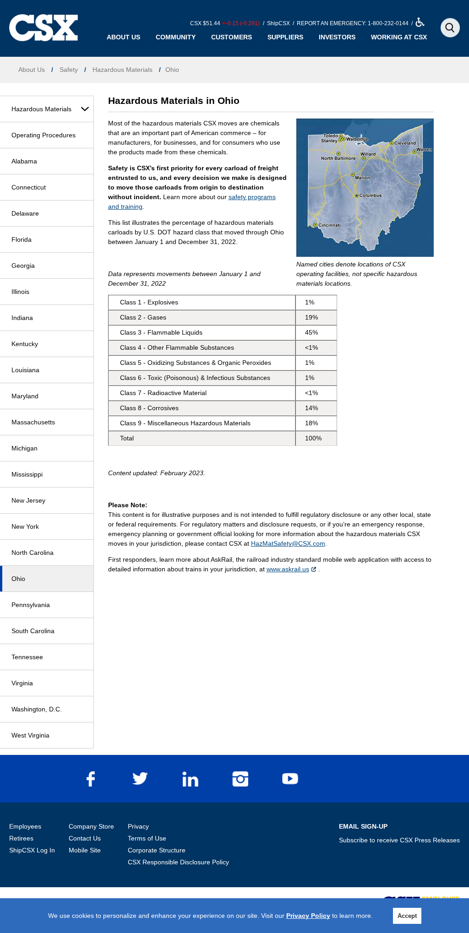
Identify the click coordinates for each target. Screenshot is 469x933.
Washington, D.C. (36, 709)
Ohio (18, 578)
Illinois (20, 291)
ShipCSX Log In (32, 850)
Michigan (24, 448)
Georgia (23, 265)
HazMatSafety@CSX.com (288, 543)
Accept (407, 915)
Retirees (21, 838)
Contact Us (85, 838)
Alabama (24, 161)
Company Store (91, 826)
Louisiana (25, 370)
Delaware (25, 213)
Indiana (22, 317)
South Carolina (33, 631)
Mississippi (27, 474)
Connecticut (28, 187)
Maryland (24, 396)
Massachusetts (33, 422)
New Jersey (28, 500)
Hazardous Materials (41, 109)
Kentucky (24, 343)
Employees (25, 826)
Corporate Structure (156, 850)
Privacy (138, 826)
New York (25, 526)
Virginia (22, 683)
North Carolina (32, 552)
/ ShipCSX (276, 23)
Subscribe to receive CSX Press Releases (399, 840)
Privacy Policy (308, 915)
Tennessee (27, 657)
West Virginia (30, 735)
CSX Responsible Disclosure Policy (178, 862)
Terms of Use (147, 838)
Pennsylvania (30, 604)
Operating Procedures (43, 135)
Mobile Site (85, 850)
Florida (21, 239)
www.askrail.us (288, 569)
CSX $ (225, 23)
